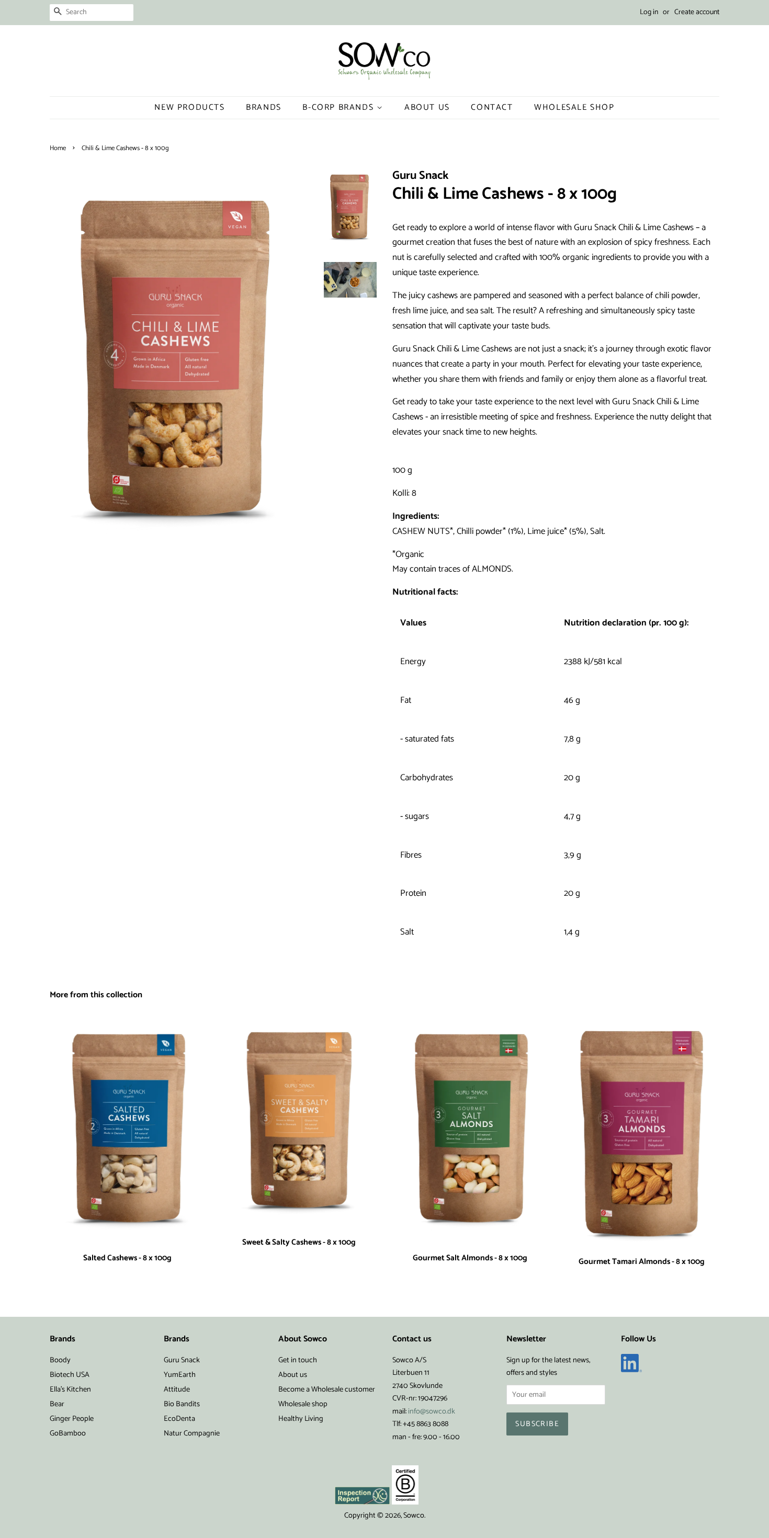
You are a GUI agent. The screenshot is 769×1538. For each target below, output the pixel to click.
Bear (57, 1404)
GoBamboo (68, 1433)
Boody (60, 1360)
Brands (263, 107)
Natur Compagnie (192, 1433)
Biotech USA (69, 1375)
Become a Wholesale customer (326, 1389)
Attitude (177, 1389)
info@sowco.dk (431, 1411)
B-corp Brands (339, 107)
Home (58, 148)
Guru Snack (182, 1360)
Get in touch (297, 1360)
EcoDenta (179, 1418)
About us (292, 1375)
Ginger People (72, 1418)
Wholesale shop (574, 107)
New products (189, 107)
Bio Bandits (182, 1404)
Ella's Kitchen (70, 1389)
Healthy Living (300, 1418)
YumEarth (180, 1375)
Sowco (413, 1515)
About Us (427, 107)
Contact (492, 107)
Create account (696, 12)
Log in (649, 12)
